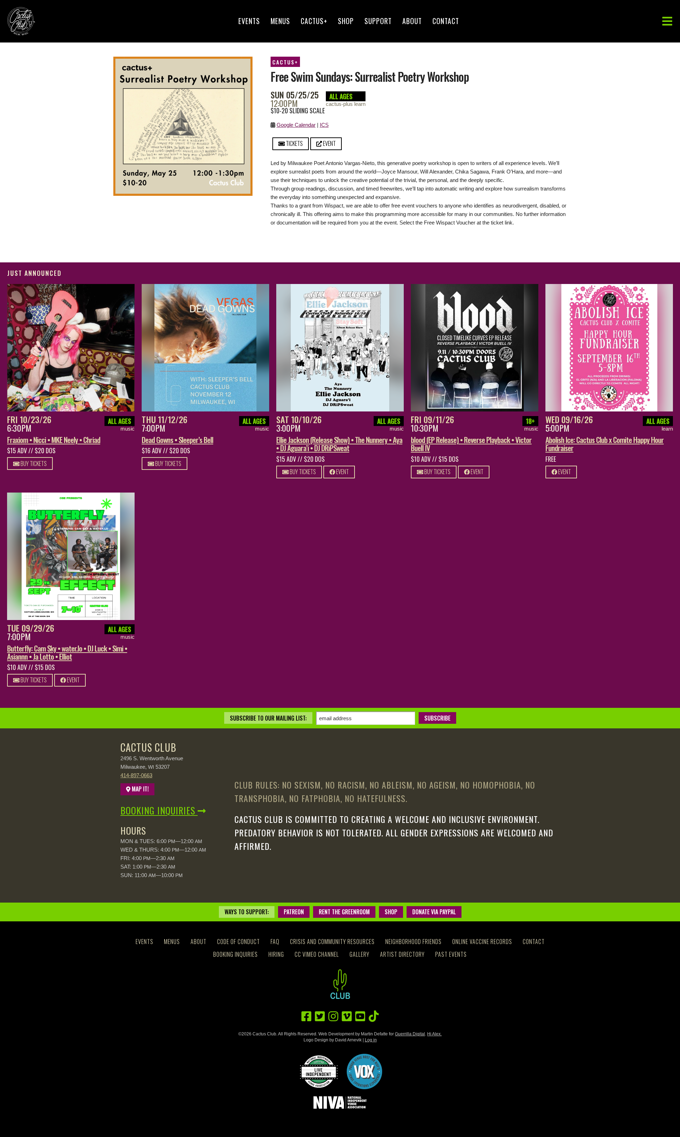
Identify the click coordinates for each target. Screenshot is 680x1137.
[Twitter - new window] (320, 1016)
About (412, 21)
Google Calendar (296, 125)
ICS (324, 125)
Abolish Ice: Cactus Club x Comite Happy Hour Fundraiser (604, 443)
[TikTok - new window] (373, 1016)
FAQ (275, 941)
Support (378, 21)
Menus (280, 21)
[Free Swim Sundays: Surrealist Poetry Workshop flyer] (183, 61)
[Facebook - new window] (306, 1016)
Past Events (451, 954)
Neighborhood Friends (413, 941)
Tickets (294, 143)
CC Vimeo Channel (317, 954)
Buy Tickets (33, 463)
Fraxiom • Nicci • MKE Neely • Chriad (53, 439)
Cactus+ (314, 21)
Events (249, 21)
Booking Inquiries (159, 810)
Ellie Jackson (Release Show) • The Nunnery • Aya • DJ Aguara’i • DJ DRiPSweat (339, 443)
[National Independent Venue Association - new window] (340, 1102)
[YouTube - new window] (360, 1016)
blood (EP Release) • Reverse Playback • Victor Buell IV (471, 443)
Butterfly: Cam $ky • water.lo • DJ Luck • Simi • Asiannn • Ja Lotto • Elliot (67, 652)
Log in (371, 1039)
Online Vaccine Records (482, 941)
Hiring (276, 954)
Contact (445, 21)
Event (329, 143)
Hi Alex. (434, 1033)
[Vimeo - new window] (346, 1016)
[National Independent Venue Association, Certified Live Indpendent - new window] (319, 1071)
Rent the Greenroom (344, 912)
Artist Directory (402, 954)
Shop (346, 21)
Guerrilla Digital (410, 1033)
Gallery (359, 954)
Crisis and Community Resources (332, 941)
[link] (71, 347)
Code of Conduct (238, 941)
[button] (667, 21)
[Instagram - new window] (333, 1016)
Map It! (139, 789)
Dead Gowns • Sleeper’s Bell (177, 439)
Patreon (294, 912)
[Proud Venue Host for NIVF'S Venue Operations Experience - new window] (364, 1071)
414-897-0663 (136, 775)
